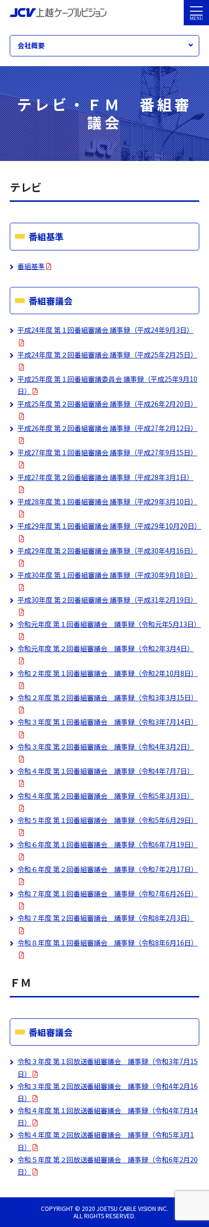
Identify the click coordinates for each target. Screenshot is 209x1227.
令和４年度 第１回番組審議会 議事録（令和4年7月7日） (105, 771)
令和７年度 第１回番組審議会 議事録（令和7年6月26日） (107, 893)
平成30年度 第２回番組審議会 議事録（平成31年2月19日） (107, 600)
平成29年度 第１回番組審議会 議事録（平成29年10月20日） (109, 526)
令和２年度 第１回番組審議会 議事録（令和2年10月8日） (107, 673)
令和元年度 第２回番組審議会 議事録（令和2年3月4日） (105, 648)
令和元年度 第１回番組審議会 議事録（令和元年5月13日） (109, 624)
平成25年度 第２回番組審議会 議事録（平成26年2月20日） (107, 404)
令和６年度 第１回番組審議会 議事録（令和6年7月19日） (107, 844)
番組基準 (31, 266)
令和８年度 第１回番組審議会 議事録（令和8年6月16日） (107, 942)
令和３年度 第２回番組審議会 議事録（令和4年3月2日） (105, 746)
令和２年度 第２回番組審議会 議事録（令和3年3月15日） (107, 697)
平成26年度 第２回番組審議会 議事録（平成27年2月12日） (107, 428)
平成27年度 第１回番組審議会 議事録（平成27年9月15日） (107, 452)
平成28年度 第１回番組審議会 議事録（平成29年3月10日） (107, 501)
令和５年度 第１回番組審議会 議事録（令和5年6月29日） (107, 820)
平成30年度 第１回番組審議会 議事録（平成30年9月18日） (107, 575)
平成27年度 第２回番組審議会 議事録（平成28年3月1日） (105, 477)
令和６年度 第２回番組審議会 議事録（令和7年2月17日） (107, 869)
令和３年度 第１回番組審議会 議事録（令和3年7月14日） (107, 722)
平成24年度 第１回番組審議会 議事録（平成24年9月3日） (105, 330)
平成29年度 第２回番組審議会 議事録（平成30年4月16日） (107, 550)
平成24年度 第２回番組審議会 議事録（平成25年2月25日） (107, 354)
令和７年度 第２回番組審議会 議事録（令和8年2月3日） (105, 918)
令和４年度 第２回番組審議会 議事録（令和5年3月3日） (105, 795)
